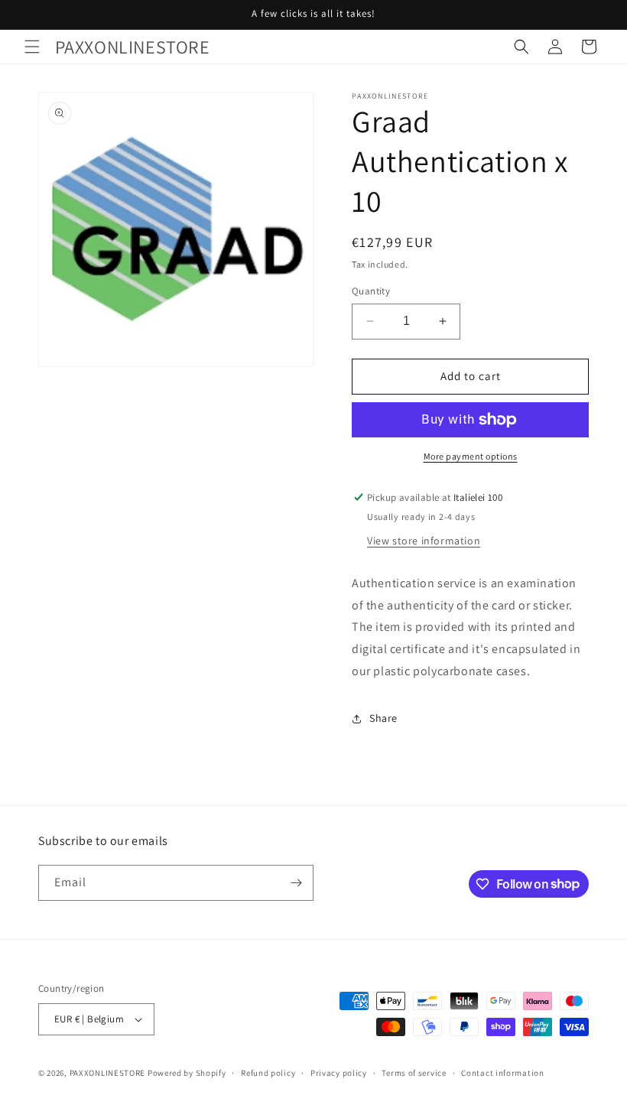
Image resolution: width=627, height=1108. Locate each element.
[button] (32, 46)
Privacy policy (338, 1072)
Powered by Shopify (187, 1072)
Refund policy (268, 1072)
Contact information (502, 1072)
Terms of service (414, 1072)
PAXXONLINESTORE (108, 1072)
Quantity (371, 290)
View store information (423, 541)
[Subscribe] (296, 883)
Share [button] (383, 718)
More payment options (471, 456)
